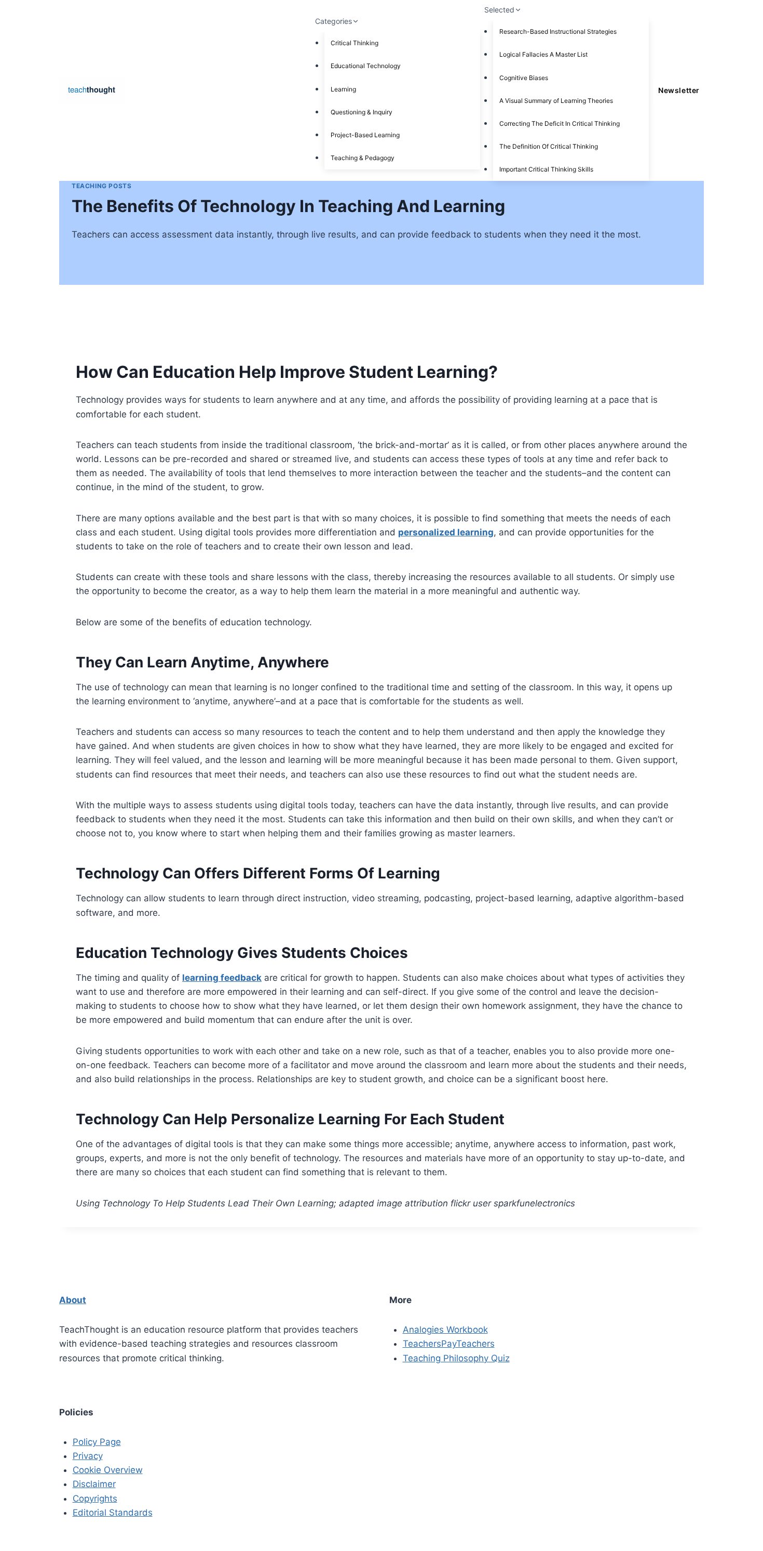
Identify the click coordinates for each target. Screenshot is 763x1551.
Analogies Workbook (445, 1329)
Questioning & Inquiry (361, 112)
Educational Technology (366, 66)
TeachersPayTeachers (449, 1343)
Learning (343, 89)
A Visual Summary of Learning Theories (556, 100)
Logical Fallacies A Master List (543, 54)
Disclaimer (94, 1484)
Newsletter (678, 90)
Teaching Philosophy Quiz (456, 1358)
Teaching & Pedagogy (362, 158)
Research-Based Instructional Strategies (558, 31)
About (72, 1300)
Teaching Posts (101, 186)
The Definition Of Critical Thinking (548, 146)
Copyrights (95, 1498)
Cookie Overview (108, 1470)
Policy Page (97, 1442)
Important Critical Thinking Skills (546, 169)
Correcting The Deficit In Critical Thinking (559, 123)
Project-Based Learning (365, 135)
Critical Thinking (354, 43)
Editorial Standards (113, 1512)
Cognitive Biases (523, 78)
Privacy (88, 1456)
